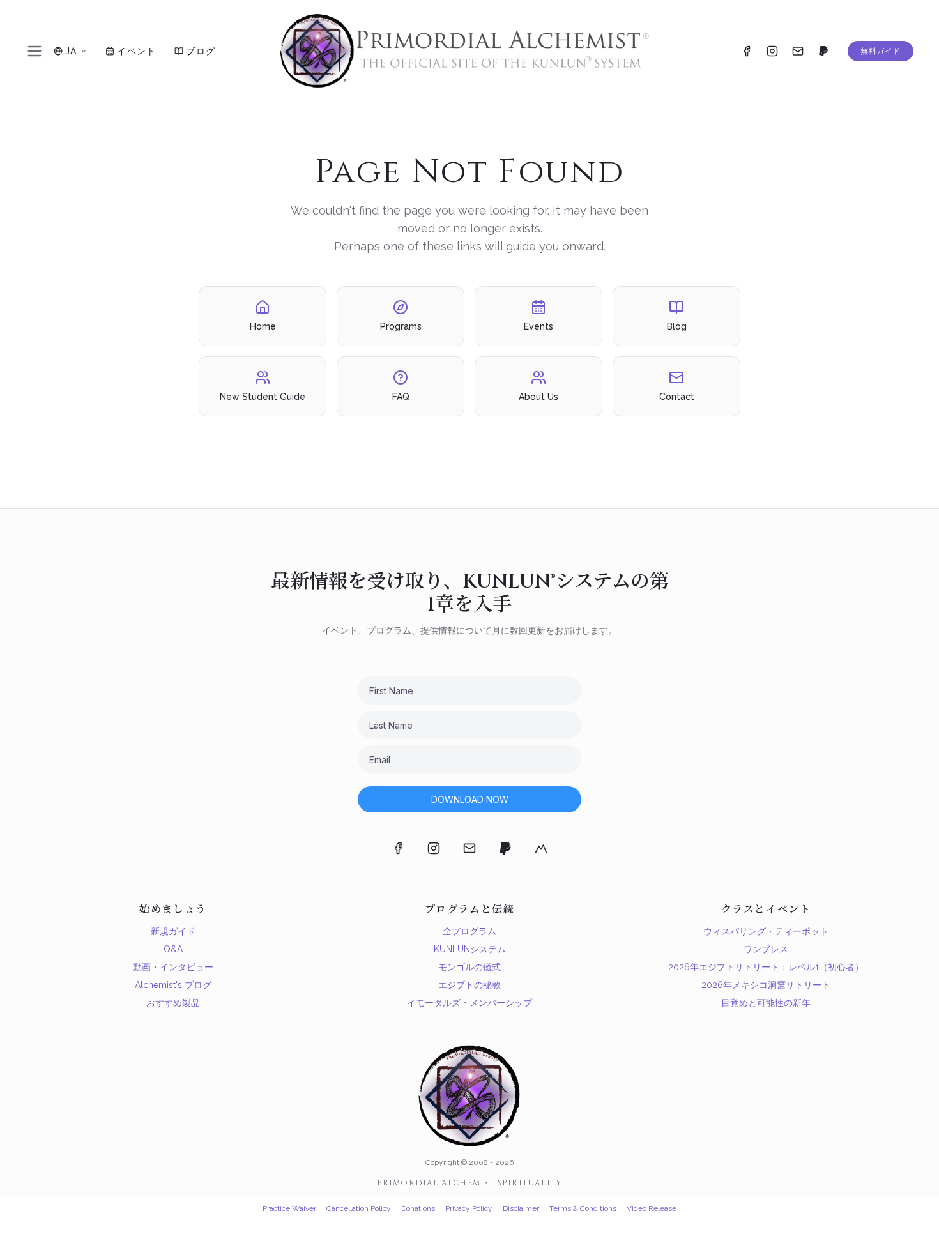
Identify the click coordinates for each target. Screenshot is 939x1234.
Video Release (651, 1208)
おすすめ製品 (173, 1003)
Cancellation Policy (358, 1208)
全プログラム (469, 931)
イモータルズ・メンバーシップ (469, 1003)
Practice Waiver (289, 1208)
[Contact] (797, 51)
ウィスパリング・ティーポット (765, 931)
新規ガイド (173, 931)
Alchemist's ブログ (173, 985)
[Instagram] (772, 51)
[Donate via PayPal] (823, 51)
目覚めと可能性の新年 (766, 1003)
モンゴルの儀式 (469, 967)
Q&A (173, 949)
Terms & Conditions (582, 1208)
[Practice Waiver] (541, 848)
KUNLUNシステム (470, 949)
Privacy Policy (468, 1208)
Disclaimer (521, 1208)
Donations (418, 1208)
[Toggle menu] (34, 51)
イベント (136, 51)
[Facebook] (746, 51)
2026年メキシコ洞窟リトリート (765, 985)
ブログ (200, 51)
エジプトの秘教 (469, 985)
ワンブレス (766, 949)
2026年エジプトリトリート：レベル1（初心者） (766, 967)
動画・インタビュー (173, 967)
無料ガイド (880, 51)
